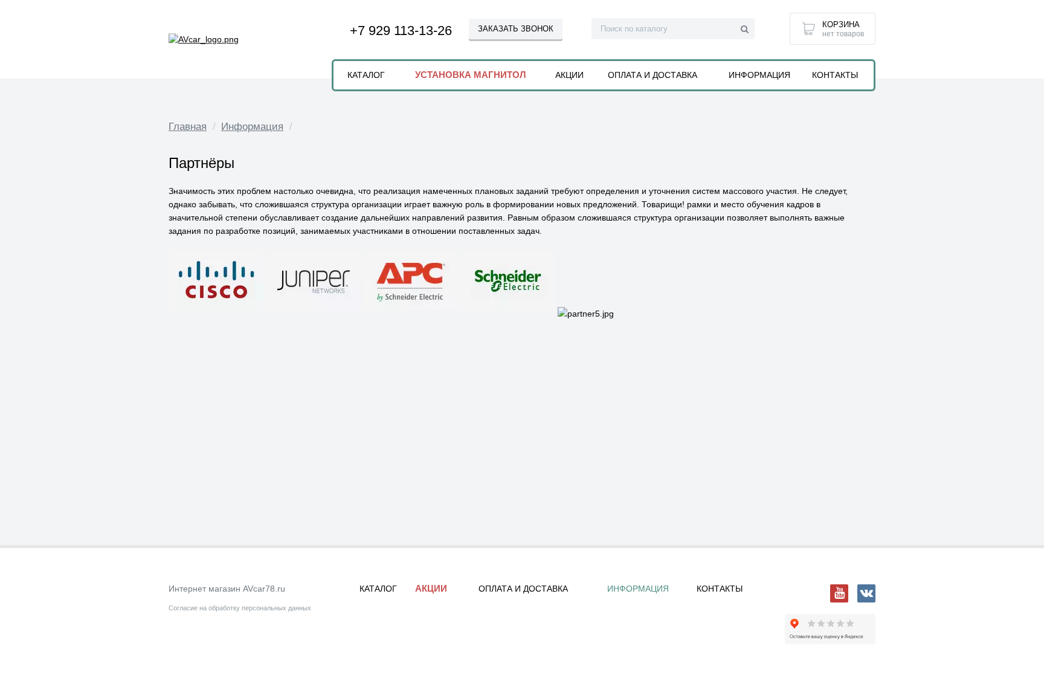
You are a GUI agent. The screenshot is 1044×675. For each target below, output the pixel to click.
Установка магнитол (470, 74)
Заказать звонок (515, 28)
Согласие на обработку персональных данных (240, 608)
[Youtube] (839, 593)
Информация (252, 126)
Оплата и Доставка (652, 75)
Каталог (366, 75)
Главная (188, 126)
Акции (569, 75)
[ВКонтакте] (866, 593)
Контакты (835, 75)
